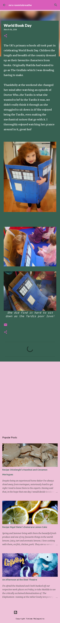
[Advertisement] (30, 396)
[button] (5, 36)
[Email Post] (5, 326)
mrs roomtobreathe (20, 5)
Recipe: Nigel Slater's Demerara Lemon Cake (24, 527)
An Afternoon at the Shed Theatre (19, 579)
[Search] (56, 5)
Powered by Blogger (31, 612)
